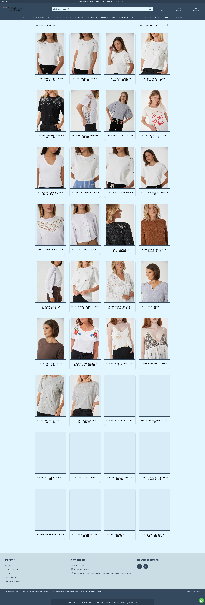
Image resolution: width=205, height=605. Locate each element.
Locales (7, 573)
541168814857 (79, 565)
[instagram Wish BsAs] (3, 1)
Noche (157, 17)
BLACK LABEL (146, 17)
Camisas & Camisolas (63, 17)
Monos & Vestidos (108, 17)
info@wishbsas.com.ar (82, 569)
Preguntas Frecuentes (12, 569)
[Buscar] (150, 8)
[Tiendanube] (193, 592)
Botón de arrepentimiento (93, 592)
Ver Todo (178, 17)
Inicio (25, 17)
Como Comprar (10, 578)
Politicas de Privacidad (12, 582)
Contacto (8, 565)
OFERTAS (167, 17)
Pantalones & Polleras (128, 17)
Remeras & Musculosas (40, 17)
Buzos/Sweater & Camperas (86, 17)
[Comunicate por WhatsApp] (201, 600)
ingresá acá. (78, 592)
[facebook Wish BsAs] (6, 1)
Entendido (132, 602)
